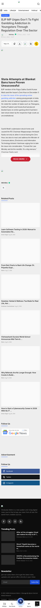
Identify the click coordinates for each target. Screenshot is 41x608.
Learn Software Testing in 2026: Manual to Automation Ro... (18, 230)
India (5, 10)
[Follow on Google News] (25, 44)
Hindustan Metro (21, 537)
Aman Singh (4, 234)
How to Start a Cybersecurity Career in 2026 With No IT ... (19, 409)
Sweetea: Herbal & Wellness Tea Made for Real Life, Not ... (19, 302)
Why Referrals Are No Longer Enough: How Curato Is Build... (18, 374)
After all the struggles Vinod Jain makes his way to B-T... (27, 533)
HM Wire (4, 183)
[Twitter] (9, 521)
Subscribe (34, 582)
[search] (38, 4)
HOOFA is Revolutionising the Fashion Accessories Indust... (28, 557)
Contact (4, 599)
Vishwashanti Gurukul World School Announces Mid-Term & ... (15, 338)
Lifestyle (13, 10)
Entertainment (24, 10)
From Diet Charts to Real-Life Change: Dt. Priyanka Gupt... (18, 266)
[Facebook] (3, 521)
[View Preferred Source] (31, 44)
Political (34, 10)
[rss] (20, 521)
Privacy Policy (13, 599)
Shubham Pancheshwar (7, 306)
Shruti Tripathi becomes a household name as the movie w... (28, 546)
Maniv (3, 270)
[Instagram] (15, 521)
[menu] (2, 4)
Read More (20, 159)
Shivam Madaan (21, 560)
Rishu (2, 342)
